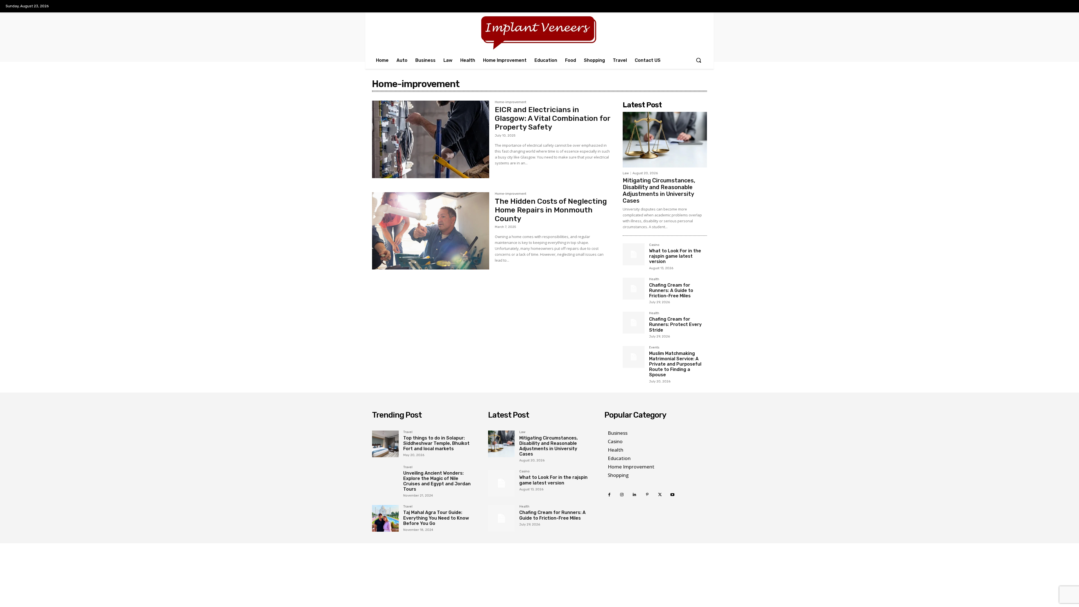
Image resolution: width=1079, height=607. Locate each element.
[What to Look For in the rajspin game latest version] (634, 254)
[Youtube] (672, 495)
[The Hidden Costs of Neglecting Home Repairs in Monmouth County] (430, 231)
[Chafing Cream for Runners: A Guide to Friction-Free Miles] (634, 289)
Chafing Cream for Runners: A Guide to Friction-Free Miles (671, 290)
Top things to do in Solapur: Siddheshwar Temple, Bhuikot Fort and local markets (436, 443)
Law (626, 173)
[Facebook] (609, 495)
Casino (654, 245)
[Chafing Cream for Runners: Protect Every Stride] (634, 323)
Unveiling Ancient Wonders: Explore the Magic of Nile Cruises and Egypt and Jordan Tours (437, 481)
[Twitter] (660, 495)
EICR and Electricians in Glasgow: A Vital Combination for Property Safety (552, 118)
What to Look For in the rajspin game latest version (675, 256)
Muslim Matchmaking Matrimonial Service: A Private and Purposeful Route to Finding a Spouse (675, 364)
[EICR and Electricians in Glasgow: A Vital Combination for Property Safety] (430, 139)
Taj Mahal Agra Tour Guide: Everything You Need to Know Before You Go (436, 518)
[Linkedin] (635, 495)
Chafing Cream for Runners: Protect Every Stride (675, 324)
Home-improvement (510, 102)
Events (654, 347)
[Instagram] (622, 495)
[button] (698, 60)
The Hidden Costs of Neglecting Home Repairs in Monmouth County (551, 210)
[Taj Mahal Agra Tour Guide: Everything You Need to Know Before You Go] (385, 518)
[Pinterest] (647, 495)
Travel (407, 432)
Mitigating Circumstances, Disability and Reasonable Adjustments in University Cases (659, 190)
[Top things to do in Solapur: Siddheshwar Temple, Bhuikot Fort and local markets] (385, 444)
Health (654, 279)
